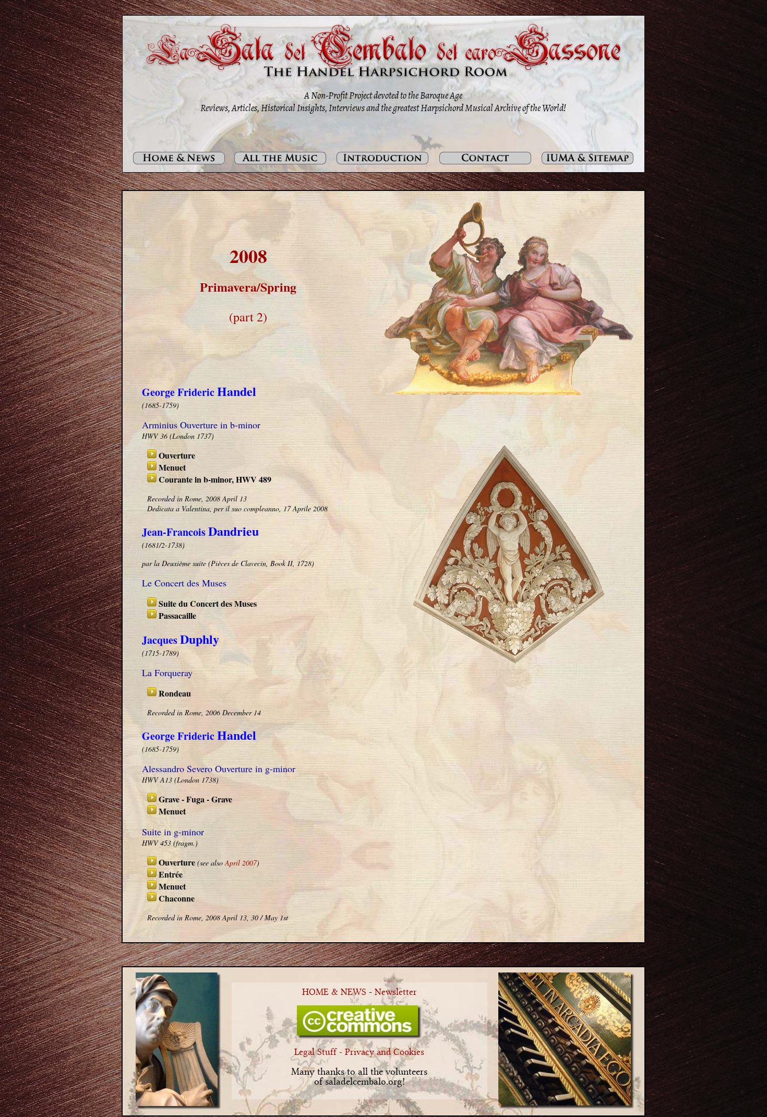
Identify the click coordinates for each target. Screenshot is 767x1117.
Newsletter (396, 992)
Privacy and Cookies (384, 1052)
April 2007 (241, 863)
